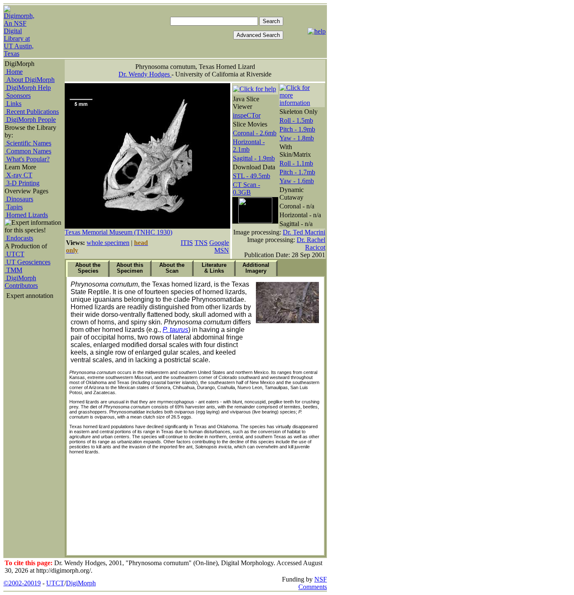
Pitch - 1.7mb (297, 172)
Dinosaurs (19, 199)
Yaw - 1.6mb (296, 180)
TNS (201, 242)
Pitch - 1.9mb (297, 129)
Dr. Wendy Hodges (144, 74)
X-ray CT (18, 175)
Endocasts (19, 238)
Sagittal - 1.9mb (254, 158)
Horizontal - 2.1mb (249, 145)
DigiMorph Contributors (21, 281)
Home (14, 71)
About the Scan (171, 268)
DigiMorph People (30, 119)
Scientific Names (28, 143)
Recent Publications (32, 111)
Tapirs (14, 207)
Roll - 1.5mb (296, 120)
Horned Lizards (26, 215)
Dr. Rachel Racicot (311, 243)
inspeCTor (247, 115)
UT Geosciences (27, 262)
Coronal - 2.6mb (254, 133)
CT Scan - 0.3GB (246, 188)
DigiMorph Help (28, 87)
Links (13, 103)
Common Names (28, 151)
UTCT (14, 254)
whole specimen (108, 242)
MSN (221, 250)
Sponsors (18, 95)
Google (219, 242)
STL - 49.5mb (251, 175)
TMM (13, 270)
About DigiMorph (30, 79)
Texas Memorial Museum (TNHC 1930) (118, 232)
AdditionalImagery (255, 268)
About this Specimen (129, 268)
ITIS (187, 242)
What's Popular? (27, 159)
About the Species (87, 268)
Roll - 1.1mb (296, 163)
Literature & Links (214, 268)
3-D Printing (22, 183)
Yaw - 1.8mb (296, 138)
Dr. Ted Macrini (304, 232)
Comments (312, 586)
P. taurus (175, 329)
